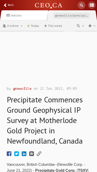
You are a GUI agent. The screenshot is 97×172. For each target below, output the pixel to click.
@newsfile (22, 89)
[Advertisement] (48, 60)
